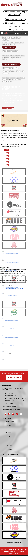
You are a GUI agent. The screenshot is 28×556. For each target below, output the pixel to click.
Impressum (20, 288)
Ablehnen (11, 286)
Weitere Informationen (10, 288)
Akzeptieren (4, 286)
